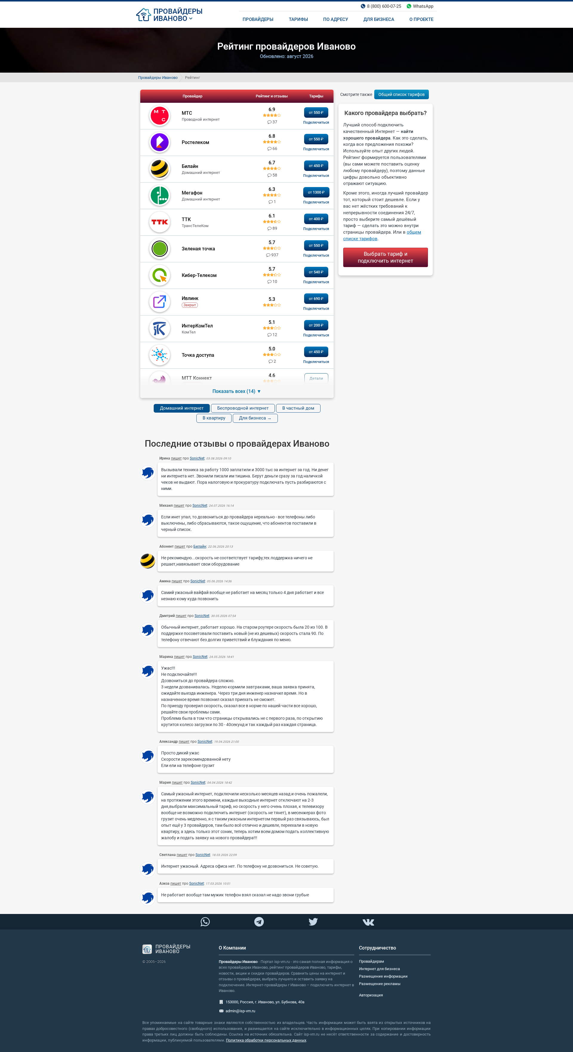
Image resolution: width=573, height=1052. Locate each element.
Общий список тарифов (401, 94)
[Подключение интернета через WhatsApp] (205, 922)
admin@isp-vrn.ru (240, 1011)
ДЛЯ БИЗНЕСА (378, 19)
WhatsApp (423, 6)
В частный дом (298, 408)
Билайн (199, 546)
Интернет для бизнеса (379, 969)
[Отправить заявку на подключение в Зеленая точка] (316, 255)
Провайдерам (371, 961)
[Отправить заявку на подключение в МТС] (316, 122)
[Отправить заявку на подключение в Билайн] (316, 175)
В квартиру (214, 418)
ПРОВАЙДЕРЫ (178, 11)
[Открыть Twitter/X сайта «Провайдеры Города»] (313, 922)
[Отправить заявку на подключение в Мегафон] (316, 202)
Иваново (170, 18)
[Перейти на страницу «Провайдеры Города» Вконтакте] (368, 922)
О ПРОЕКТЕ (421, 19)
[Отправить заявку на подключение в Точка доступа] (316, 362)
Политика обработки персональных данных (266, 1040)
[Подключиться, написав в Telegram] (259, 921)
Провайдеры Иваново (158, 77)
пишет (176, 458)
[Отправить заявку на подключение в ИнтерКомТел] (316, 335)
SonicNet (197, 458)
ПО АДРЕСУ (335, 19)
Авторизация (371, 995)
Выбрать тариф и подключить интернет (386, 257)
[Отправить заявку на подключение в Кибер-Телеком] (316, 282)
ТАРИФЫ (298, 19)
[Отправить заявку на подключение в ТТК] (316, 229)
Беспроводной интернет (243, 408)
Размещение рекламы (380, 983)
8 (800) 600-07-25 (384, 6)
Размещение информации (383, 976)
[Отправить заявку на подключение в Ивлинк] (316, 308)
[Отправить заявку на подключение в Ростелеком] (316, 149)
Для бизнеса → (255, 418)
